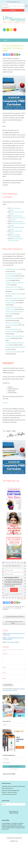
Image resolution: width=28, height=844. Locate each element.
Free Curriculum (10, 606)
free (21, 607)
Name (4, 667)
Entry (4, 402)
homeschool (5, 609)
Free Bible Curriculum (17, 221)
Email (4, 672)
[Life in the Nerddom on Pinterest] (4, 29)
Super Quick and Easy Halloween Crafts (10, 790)
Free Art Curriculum (17, 215)
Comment (5, 653)
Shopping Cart (15, 811)
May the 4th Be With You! (7, 788)
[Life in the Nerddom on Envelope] (7, 29)
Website (4, 678)
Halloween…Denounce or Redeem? (9, 792)
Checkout (11, 813)
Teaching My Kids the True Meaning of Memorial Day (13, 786)
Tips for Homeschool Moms (13, 642)
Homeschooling (17, 606)
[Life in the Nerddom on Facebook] (11, 29)
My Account (16, 813)
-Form (7, 402)
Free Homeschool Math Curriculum (9, 794)
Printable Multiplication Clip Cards (14, 616)
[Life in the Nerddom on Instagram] (15, 29)
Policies (10, 811)
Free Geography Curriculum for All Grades (14, 622)
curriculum (17, 607)
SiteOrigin (13, 841)
